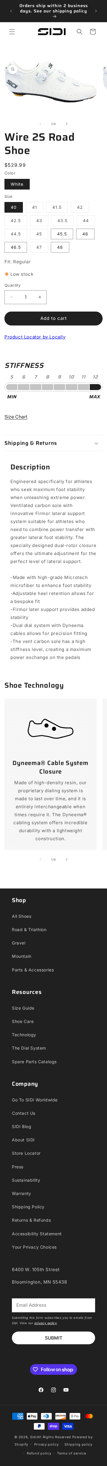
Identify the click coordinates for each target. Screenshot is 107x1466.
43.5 (65, 222)
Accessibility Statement (37, 1233)
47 (42, 248)
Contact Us (23, 1113)
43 (42, 222)
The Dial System (29, 1047)
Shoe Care (23, 1021)
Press (17, 1166)
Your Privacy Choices (34, 1247)
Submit (53, 1338)
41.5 (60, 208)
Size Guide (23, 1008)
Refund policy (39, 1453)
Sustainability (26, 1180)
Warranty (21, 1193)
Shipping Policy (28, 1206)
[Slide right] (66, 123)
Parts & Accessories (33, 969)
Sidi (33, 1437)
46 (85, 233)
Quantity (12, 285)
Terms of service (71, 1453)
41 (37, 208)
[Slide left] (40, 123)
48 (60, 247)
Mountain (22, 956)
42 (83, 208)
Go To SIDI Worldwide (35, 1099)
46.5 (16, 247)
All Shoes (21, 916)
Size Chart (15, 417)
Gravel (19, 942)
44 (89, 222)
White (17, 184)
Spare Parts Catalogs (34, 1061)
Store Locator (26, 1153)
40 (14, 207)
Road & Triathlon (29, 929)
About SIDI (23, 1139)
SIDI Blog (21, 1126)
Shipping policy (78, 1444)
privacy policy (45, 1323)
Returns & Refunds (31, 1220)
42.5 (19, 222)
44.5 (19, 235)
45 (42, 235)
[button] (11, 31)
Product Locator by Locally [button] (35, 337)
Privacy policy (46, 1444)
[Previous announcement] (11, 10)
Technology (24, 1034)
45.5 (62, 233)
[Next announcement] (96, 10)
